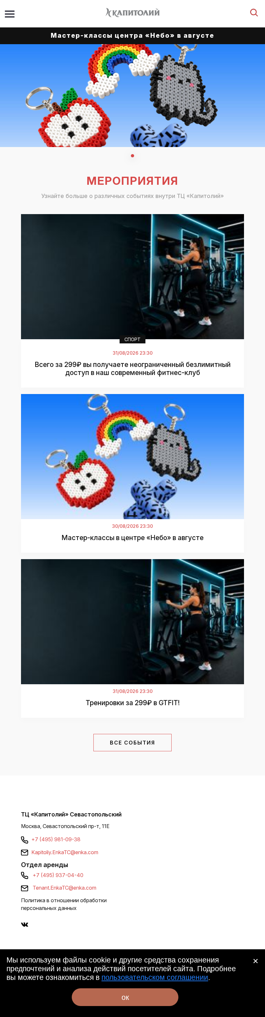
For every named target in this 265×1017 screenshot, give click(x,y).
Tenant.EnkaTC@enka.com (64, 887)
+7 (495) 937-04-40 (58, 875)
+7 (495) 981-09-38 (55, 839)
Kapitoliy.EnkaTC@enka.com (64, 852)
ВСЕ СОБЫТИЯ (132, 742)
